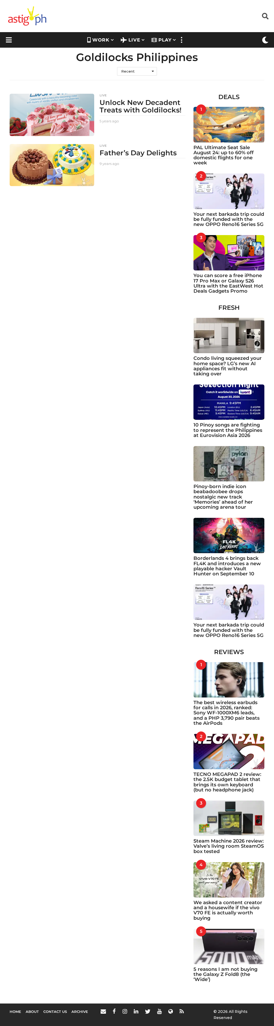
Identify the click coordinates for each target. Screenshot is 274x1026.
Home (15, 1011)
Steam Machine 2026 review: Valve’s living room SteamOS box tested (228, 846)
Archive (79, 1011)
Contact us (55, 1011)
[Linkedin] (136, 1011)
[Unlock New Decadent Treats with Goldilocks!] (52, 115)
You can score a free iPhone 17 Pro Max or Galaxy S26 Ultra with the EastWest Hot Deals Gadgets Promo (228, 283)
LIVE (134, 40)
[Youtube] (159, 1011)
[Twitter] (147, 1011)
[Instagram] (125, 1011)
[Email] (103, 1011)
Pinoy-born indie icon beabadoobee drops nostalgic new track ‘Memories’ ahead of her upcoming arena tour (223, 497)
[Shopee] (170, 1011)
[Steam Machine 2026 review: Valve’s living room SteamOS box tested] (228, 818)
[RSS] (182, 1011)
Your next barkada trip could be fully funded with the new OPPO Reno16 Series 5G (228, 219)
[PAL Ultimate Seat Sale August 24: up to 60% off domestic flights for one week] (228, 124)
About (32, 1011)
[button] (265, 16)
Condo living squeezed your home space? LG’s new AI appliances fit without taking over (227, 366)
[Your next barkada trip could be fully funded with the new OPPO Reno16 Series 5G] (228, 191)
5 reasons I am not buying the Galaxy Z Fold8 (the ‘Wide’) (225, 974)
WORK (100, 40)
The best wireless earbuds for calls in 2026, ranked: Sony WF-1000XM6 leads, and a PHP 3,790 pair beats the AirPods (226, 713)
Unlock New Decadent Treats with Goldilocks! (140, 106)
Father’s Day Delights (138, 153)
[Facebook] (114, 1011)
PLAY (165, 40)
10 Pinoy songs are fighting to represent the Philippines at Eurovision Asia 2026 (227, 430)
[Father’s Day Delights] (52, 165)
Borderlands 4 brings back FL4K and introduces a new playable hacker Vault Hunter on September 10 (227, 566)
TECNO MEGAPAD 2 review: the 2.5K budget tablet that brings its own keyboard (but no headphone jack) (227, 782)
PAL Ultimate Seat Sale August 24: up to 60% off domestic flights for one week (223, 155)
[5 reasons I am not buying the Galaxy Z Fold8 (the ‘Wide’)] (228, 946)
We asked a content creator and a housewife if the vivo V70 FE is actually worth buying (227, 910)
